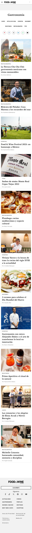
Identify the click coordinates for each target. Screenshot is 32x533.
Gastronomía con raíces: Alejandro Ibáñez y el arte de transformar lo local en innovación (15, 338)
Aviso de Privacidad (8, 513)
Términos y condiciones (6, 519)
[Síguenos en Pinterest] (18, 494)
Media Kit (19, 518)
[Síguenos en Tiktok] (9, 494)
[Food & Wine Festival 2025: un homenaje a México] (16, 128)
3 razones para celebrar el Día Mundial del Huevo (14, 298)
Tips (25, 26)
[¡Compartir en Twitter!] (13, 32)
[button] (2, 2)
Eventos (20, 21)
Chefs (3, 21)
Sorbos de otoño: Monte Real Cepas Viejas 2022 (15, 182)
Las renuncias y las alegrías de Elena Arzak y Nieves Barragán (15, 416)
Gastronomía (7, 502)
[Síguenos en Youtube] (26, 494)
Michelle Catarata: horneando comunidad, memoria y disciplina (13, 455)
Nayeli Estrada (8, 460)
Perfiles (19, 502)
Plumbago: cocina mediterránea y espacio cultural (13, 221)
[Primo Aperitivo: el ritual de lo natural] (16, 360)
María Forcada (8, 226)
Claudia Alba (7, 302)
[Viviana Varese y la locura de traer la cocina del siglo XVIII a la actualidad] (16, 241)
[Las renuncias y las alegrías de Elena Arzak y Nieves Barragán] (16, 397)
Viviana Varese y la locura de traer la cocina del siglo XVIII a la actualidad (16, 260)
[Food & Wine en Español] (10, 2)
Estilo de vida (11, 21)
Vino (3, 178)
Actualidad (6, 499)
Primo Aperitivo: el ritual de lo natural (15, 377)
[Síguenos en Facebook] (5, 494)
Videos (19, 499)
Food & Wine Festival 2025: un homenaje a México (15, 145)
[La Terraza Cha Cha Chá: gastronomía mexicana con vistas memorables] (16, 50)
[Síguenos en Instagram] (22, 494)
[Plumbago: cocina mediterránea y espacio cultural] (16, 202)
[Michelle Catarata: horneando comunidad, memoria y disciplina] (16, 436)
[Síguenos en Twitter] (13, 494)
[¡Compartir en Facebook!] (9, 32)
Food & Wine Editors (8, 150)
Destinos (20, 505)
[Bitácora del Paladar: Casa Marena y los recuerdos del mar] (16, 90)
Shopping (20, 508)
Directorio (5, 523)
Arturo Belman (7, 75)
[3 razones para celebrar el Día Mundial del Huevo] (16, 281)
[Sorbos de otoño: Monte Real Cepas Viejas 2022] (16, 165)
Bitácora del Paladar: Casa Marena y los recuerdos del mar (16, 108)
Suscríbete (16, 488)
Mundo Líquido (7, 505)
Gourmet (28, 21)
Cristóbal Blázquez (9, 266)
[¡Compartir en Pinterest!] (4, 32)
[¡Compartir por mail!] (27, 32)
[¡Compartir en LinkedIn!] (18, 32)
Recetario (8, 26)
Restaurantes (18, 26)
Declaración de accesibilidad (20, 514)
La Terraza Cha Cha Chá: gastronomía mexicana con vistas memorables (13, 69)
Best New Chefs (7, 508)
